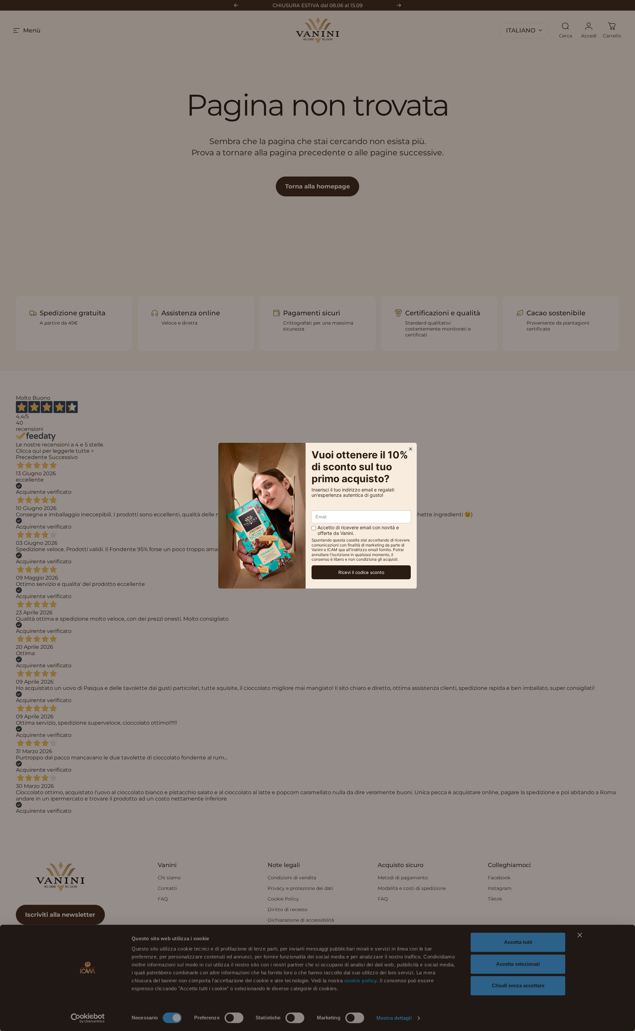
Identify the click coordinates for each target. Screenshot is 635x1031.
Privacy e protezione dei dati (300, 888)
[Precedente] (236, 5)
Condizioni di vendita (292, 878)
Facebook (499, 878)
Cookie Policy (283, 899)
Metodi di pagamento (403, 878)
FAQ (163, 899)
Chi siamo (169, 878)
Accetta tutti (518, 942)
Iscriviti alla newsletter (60, 914)
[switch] (234, 1017)
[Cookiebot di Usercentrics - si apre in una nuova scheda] (88, 1018)
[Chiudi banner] (579, 935)
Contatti (167, 888)
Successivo (63, 457)
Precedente (31, 457)
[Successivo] (399, 5)
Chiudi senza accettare (518, 985)
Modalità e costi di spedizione (412, 888)
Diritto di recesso (288, 909)
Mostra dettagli (394, 1018)
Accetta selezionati (518, 964)
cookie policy (360, 980)
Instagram (500, 888)
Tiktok (495, 899)
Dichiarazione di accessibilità (301, 920)
